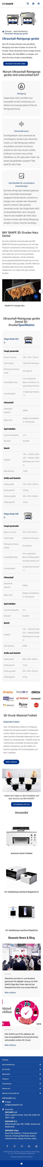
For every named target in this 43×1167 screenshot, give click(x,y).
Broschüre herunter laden (15, 64)
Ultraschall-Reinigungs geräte (16, 34)
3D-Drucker (6, 1069)
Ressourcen (6, 1088)
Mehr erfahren (11, 762)
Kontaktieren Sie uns (21, 804)
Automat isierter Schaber (21, 853)
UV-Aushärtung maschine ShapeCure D (21, 892)
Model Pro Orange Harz (15, 305)
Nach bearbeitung (21, 31)
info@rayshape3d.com (14, 1105)
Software (5, 1079)
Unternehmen (6, 1084)
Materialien (6, 1074)
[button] (2, 291)
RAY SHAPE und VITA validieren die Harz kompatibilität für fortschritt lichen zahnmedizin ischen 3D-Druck (21, 1037)
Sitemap (13, 1157)
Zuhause (8, 31)
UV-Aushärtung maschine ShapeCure (21, 930)
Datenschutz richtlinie (25, 1157)
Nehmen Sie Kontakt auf (10, 1093)
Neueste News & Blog (21, 937)
